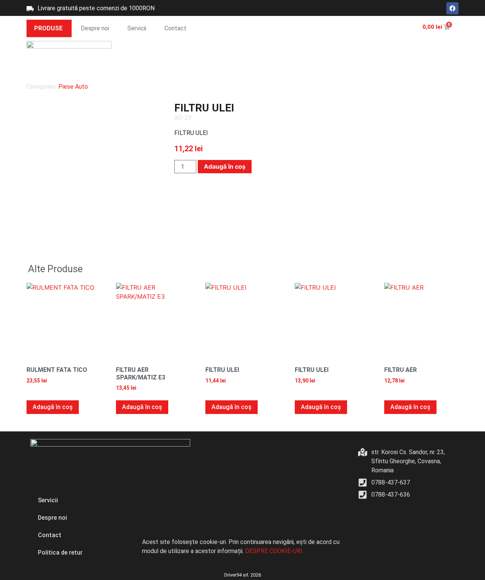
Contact (175, 28)
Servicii (136, 28)
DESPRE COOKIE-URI (273, 551)
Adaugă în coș (225, 166)
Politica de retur (60, 552)
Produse (48, 28)
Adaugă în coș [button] (53, 407)
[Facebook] (452, 8)
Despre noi (95, 28)
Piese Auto (73, 86)
